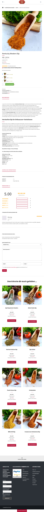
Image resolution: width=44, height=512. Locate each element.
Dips (17, 7)
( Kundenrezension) (12, 66)
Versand (5, 62)
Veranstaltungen (35, 473)
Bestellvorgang (25, 473)
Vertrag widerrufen (22, 510)
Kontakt (34, 482)
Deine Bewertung (6, 242)
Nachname (4, 484)
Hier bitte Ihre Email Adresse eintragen (6, 489)
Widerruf (24, 477)
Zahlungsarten (25, 471)
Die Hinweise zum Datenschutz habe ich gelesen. (6, 494)
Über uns (34, 469)
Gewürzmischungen (9, 7)
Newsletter (34, 480)
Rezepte (34, 479)
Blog (33, 477)
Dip (9, 93)
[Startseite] (22, 2)
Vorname (4, 480)
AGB (23, 469)
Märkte (33, 475)
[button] (14, 84)
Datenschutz (25, 475)
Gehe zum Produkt (11, 320)
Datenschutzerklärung (12, 267)
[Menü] (39, 2)
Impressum (34, 484)
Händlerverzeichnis (36, 471)
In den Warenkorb (9, 84)
